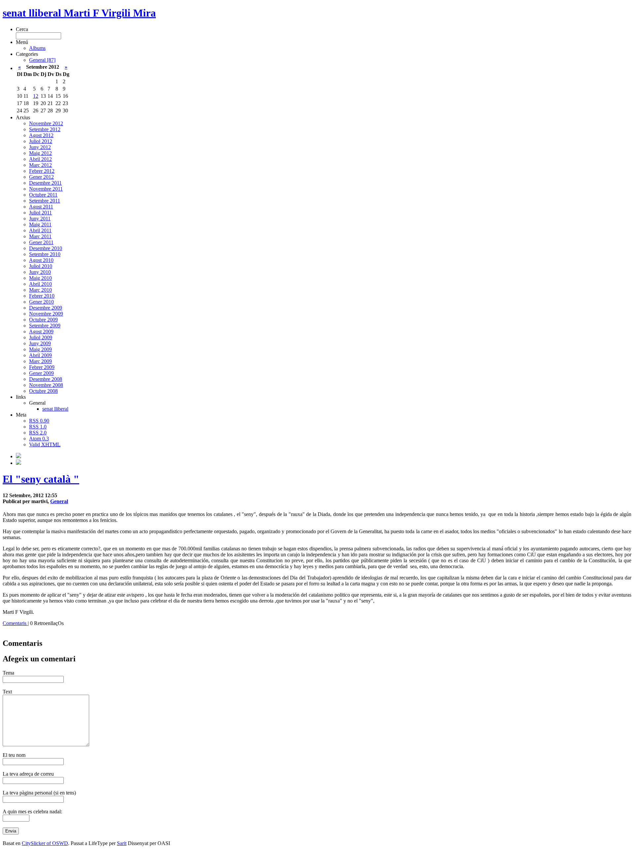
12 (35, 96)
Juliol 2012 (40, 141)
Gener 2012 (41, 177)
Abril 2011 (40, 230)
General (59, 501)
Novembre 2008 (46, 385)
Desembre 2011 (45, 183)
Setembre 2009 (44, 325)
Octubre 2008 (43, 391)
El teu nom (14, 755)
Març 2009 (40, 361)
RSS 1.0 (38, 426)
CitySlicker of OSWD (45, 843)
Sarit (121, 843)
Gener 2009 (41, 373)
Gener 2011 (41, 242)
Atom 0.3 (39, 438)
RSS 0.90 (39, 421)
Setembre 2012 (44, 129)
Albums (37, 48)
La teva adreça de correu (28, 774)
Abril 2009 (40, 355)
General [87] (42, 60)
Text (7, 691)
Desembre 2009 (45, 308)
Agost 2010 (41, 260)
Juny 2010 (40, 272)
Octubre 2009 (43, 319)
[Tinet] (18, 463)
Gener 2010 (41, 302)
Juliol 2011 (40, 212)
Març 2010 (40, 290)
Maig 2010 (40, 278)
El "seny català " (41, 479)
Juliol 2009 (40, 337)
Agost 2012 (41, 135)
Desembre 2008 (45, 379)
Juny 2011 (40, 218)
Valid (44, 444)
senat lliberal (55, 409)
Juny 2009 (40, 343)
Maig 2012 (40, 153)
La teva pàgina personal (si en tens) (39, 792)
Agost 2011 (41, 206)
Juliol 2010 (40, 266)
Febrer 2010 (41, 296)
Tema (8, 673)
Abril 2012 (40, 159)
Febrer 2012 (41, 171)
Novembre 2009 (46, 313)
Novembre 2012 (46, 123)
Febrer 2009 (41, 367)
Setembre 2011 (44, 200)
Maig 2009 (40, 349)
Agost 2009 (41, 331)
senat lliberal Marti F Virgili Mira (79, 13)
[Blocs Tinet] (18, 456)
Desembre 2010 (45, 248)
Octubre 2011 (43, 195)
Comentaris (15, 623)
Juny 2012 (40, 147)
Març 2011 (40, 236)
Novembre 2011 (46, 189)
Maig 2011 (40, 224)
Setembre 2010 (44, 254)
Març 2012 (40, 165)
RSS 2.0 (38, 432)
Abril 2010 (40, 284)
